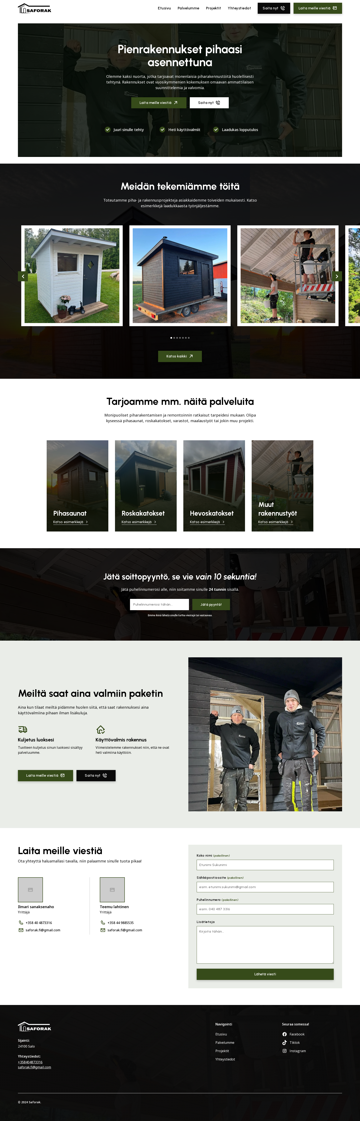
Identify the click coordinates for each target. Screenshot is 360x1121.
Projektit (213, 8)
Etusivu (164, 8)
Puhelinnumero (217, 900)
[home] (34, 8)
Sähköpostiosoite (220, 878)
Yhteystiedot (239, 8)
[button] (23, 276)
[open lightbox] (71, 275)
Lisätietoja (206, 922)
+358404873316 (30, 1062)
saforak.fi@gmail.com (34, 1067)
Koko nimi (213, 855)
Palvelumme (188, 8)
